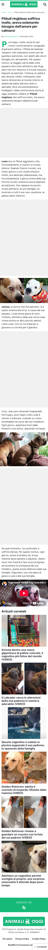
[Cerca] (44, 4)
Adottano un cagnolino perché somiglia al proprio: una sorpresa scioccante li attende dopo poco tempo (23, 880)
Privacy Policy (22, 939)
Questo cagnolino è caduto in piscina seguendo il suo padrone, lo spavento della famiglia (23, 745)
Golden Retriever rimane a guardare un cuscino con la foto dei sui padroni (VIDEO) (22, 834)
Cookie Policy (39, 939)
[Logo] (24, 4)
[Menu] (3, 4)
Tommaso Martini (11, 36)
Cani (10, 12)
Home (4, 12)
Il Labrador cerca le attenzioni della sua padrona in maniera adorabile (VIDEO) (21, 701)
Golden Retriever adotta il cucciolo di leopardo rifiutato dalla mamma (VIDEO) (24, 790)
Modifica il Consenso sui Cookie (24, 945)
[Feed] (24, 907)
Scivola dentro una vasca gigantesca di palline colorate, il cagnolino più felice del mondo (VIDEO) (22, 654)
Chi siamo (7, 939)
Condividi (41, 947)
